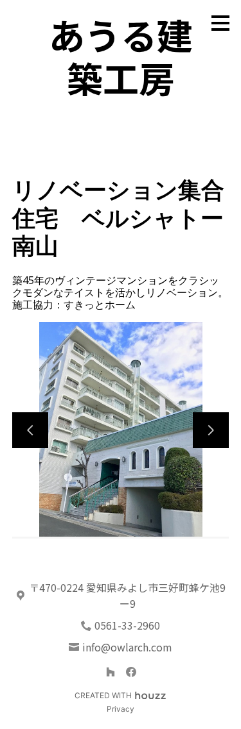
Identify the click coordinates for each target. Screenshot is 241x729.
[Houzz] (110, 672)
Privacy (120, 709)
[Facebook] (131, 672)
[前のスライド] (30, 430)
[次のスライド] (211, 430)
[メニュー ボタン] (220, 23)
